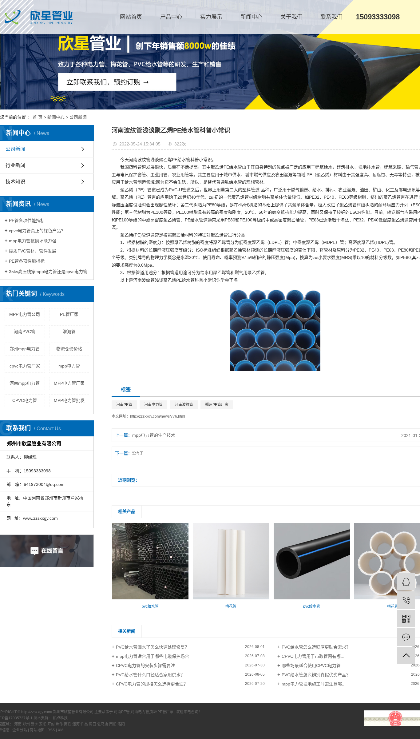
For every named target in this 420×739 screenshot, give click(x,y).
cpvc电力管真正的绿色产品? (36, 230)
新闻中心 (251, 17)
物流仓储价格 (69, 348)
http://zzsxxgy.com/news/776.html (157, 416)
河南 (18, 724)
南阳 (113, 724)
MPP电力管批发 (69, 400)
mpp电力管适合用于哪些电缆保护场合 (152, 656)
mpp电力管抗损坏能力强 (32, 240)
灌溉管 (69, 331)
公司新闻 (78, 117)
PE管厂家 (69, 314)
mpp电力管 (69, 366)
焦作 (60, 724)
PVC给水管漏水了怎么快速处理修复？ (152, 647)
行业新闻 (15, 165)
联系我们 (331, 17)
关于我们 (291, 17)
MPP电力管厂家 (69, 383)
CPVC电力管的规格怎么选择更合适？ (152, 683)
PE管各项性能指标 (27, 220)
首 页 (37, 117)
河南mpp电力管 (25, 383)
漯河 (76, 724)
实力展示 (211, 17)
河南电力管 (153, 405)
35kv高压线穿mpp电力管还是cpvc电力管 (48, 271)
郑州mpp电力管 (25, 348)
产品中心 (171, 17)
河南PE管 (124, 405)
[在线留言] (406, 637)
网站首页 (131, 17)
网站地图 (38, 730)
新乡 (35, 724)
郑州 (26, 724)
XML (61, 730)
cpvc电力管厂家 (25, 366)
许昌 (85, 724)
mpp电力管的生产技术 (153, 435)
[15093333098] (406, 600)
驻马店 (103, 724)
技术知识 (15, 181)
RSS (51, 730)
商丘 (68, 724)
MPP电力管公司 (24, 314)
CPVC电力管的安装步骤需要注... (147, 665)
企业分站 (19, 730)
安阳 (43, 724)
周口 (93, 724)
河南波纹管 (184, 405)
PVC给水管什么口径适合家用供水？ (150, 674)
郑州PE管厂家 (216, 405)
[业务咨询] (406, 581)
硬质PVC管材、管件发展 (32, 250)
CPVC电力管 (24, 400)
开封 (51, 724)
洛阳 (121, 724)
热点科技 (60, 718)
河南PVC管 (24, 331)
